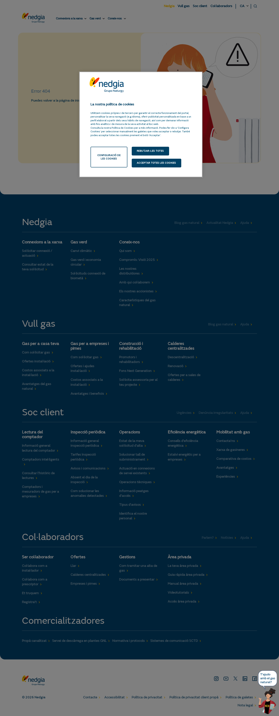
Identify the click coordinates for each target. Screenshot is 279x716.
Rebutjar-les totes (150, 151)
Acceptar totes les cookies (156, 163)
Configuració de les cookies (109, 157)
